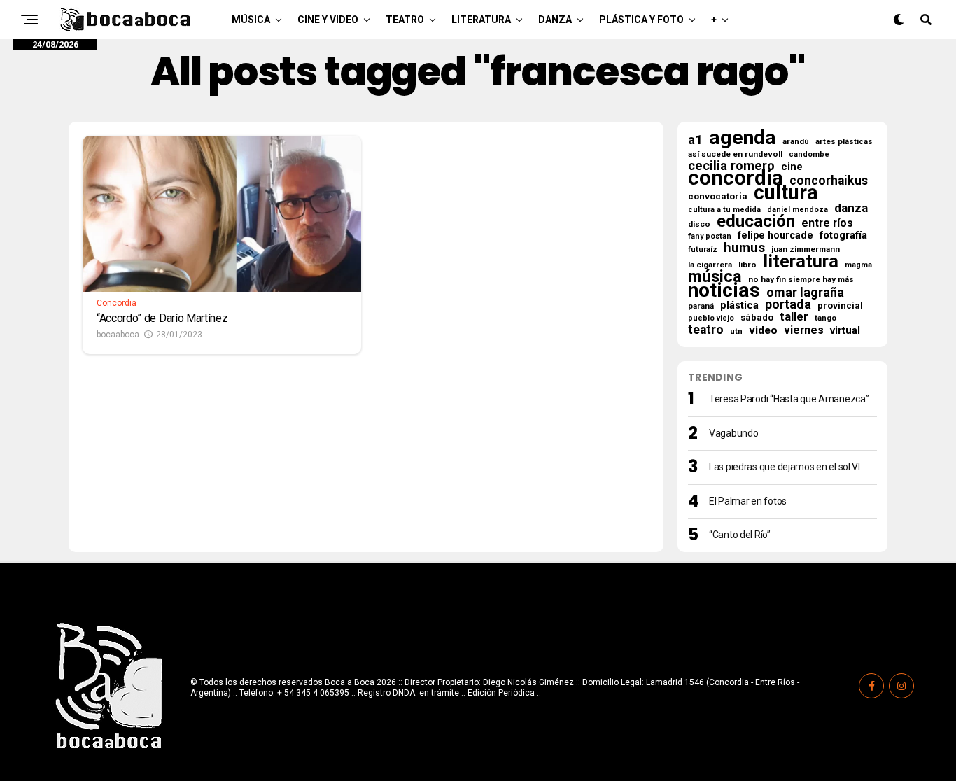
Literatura (481, 19)
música (715, 276)
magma (858, 264)
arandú (795, 141)
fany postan (709, 236)
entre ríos (827, 223)
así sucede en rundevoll (735, 154)
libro (747, 264)
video (763, 330)
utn (736, 331)
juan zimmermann (805, 249)
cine (792, 166)
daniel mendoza (797, 209)
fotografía (843, 235)
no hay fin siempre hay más (801, 279)
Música (251, 19)
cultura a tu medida (724, 209)
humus (744, 247)
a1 (695, 140)
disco (699, 224)
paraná (701, 306)
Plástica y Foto (641, 19)
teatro (706, 329)
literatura (800, 261)
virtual (845, 330)
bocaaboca (118, 334)
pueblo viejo (711, 318)
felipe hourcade (775, 235)
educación (756, 221)
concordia (735, 177)
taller (794, 317)
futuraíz (702, 249)
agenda (742, 137)
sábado (756, 317)
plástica (739, 305)
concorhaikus (828, 180)
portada (788, 304)
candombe (809, 154)
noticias (724, 290)
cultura (786, 192)
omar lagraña (805, 292)
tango (825, 318)
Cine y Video (327, 19)
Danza (555, 19)
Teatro (405, 19)
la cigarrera (710, 264)
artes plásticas (844, 141)
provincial (840, 305)
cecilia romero (731, 165)
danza (851, 207)
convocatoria (717, 196)
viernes (804, 330)
